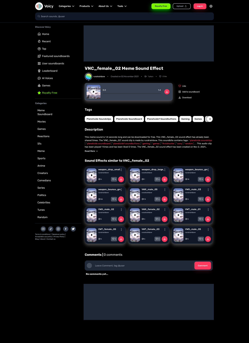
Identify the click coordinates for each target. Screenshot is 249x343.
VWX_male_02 (106, 209)
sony (180, 143)
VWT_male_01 (192, 209)
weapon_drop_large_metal (153, 169)
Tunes (41, 209)
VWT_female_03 (150, 229)
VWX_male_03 (193, 189)
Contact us (51, 239)
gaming (185, 119)
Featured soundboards (56, 56)
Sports (41, 158)
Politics (41, 195)
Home (45, 34)
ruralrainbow (103, 173)
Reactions (43, 136)
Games (46, 85)
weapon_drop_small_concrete (109, 169)
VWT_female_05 (107, 229)
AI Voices (47, 78)
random (189, 143)
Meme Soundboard (44, 112)
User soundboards (53, 63)
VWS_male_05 (193, 229)
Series (41, 187)
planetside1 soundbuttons (161, 119)
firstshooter (168, 143)
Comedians (44, 180)
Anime (41, 165)
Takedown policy (58, 234)
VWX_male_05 (149, 189)
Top (44, 48)
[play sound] (93, 91)
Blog (37, 239)
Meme (41, 151)
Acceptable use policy (43, 237)
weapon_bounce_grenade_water (196, 169)
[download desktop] (166, 91)
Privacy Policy (59, 237)
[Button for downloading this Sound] (121, 179)
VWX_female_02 (151, 209)
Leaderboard (49, 70)
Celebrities (43, 202)
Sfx (39, 143)
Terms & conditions (42, 234)
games (198, 119)
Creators (42, 173)
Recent (46, 41)
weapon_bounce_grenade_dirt (109, 189)
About (42, 239)
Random (42, 217)
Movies (41, 121)
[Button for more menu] (121, 169)
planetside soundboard (129, 119)
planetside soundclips (99, 119)
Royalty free (49, 92)
